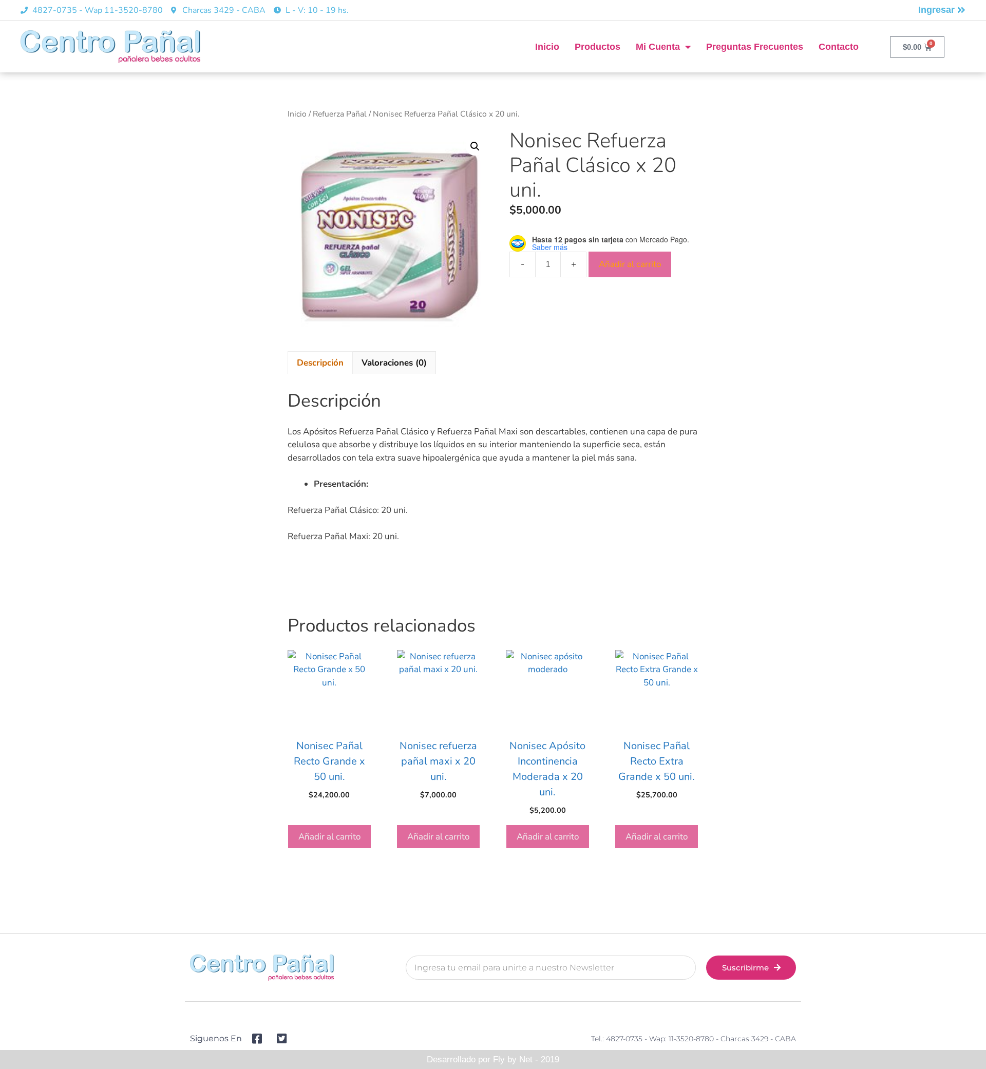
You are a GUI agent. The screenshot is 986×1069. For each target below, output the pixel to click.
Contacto (839, 47)
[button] (475, 146)
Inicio (547, 47)
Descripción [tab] (320, 363)
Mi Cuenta (658, 47)
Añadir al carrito (630, 264)
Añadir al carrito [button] (329, 837)
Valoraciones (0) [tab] (394, 363)
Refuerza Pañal (340, 114)
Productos (597, 47)
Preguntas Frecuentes (754, 47)
